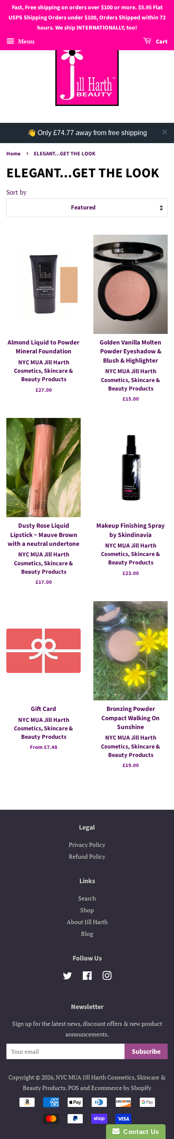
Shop (87, 910)
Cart (161, 42)
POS (73, 1088)
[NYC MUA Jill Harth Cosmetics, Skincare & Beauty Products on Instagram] (106, 977)
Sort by (16, 192)
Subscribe (146, 1051)
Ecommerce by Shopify (121, 1088)
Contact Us (139, 1131)
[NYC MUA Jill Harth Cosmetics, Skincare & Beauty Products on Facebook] (87, 977)
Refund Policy (87, 856)
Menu (25, 42)
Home (13, 153)
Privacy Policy (87, 845)
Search (87, 898)
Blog (87, 934)
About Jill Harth (87, 922)
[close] (164, 132)
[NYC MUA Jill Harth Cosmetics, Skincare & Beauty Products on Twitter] (67, 977)
